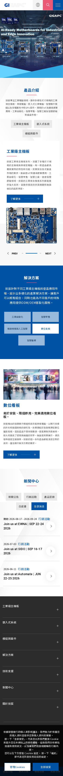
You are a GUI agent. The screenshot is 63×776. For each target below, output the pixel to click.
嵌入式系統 (9, 622)
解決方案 (8, 655)
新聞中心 (8, 687)
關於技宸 (8, 703)
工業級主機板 (11, 606)
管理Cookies (17, 767)
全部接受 (45, 767)
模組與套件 (9, 638)
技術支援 (8, 671)
